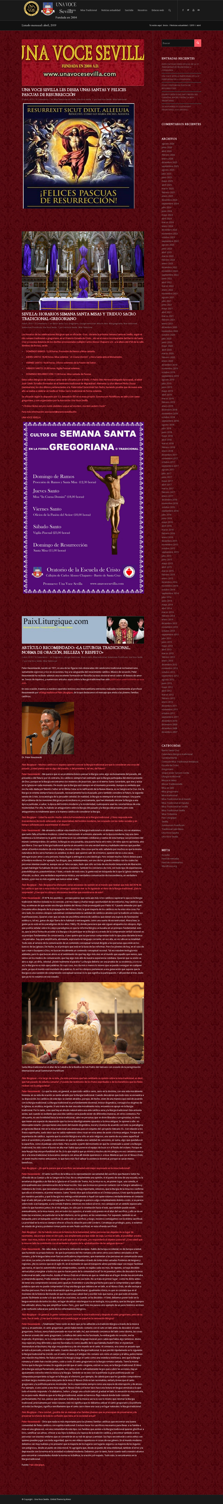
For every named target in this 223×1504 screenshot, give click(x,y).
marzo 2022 (168, 286)
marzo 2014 (168, 612)
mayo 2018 (167, 436)
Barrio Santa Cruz (60, 323)
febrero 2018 (168, 447)
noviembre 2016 (170, 503)
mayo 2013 (167, 646)
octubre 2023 (168, 237)
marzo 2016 (168, 529)
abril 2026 (167, 151)
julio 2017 (166, 473)
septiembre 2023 (170, 241)
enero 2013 (167, 660)
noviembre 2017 (170, 458)
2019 (192, 25)
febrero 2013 (168, 657)
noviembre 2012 (170, 668)
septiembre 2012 (170, 675)
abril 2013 (167, 649)
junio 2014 (167, 601)
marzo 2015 (168, 571)
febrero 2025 (168, 192)
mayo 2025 (167, 181)
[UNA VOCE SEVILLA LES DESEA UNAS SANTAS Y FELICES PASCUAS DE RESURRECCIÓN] (83, 62)
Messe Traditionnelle (172, 784)
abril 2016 (167, 526)
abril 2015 (167, 567)
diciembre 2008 (169, 728)
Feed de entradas (170, 858)
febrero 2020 (168, 357)
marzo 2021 (168, 316)
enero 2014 (167, 619)
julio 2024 (166, 207)
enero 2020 (167, 361)
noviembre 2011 (170, 709)
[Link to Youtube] (193, 10)
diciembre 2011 (169, 705)
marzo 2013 (168, 653)
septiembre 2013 (170, 634)
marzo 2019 (168, 398)
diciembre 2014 (169, 582)
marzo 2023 (168, 256)
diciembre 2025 (169, 162)
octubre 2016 (168, 507)
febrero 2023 (168, 260)
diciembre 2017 (169, 454)
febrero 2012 (168, 698)
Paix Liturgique (169, 817)
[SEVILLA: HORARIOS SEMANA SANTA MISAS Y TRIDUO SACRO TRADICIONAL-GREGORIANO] (83, 270)
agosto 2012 (168, 679)
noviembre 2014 (170, 585)
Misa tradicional (130, 323)
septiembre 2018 (170, 421)
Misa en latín (102, 323)
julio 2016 (166, 514)
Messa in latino (169, 780)
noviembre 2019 (170, 368)
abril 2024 (167, 218)
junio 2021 (167, 304)
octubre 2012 (168, 672)
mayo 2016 (167, 522)
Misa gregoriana (115, 323)
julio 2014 (166, 597)
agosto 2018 (168, 424)
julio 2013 (166, 638)
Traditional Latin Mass (172, 829)
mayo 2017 (167, 481)
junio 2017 (167, 477)
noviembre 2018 (170, 413)
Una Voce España (170, 832)
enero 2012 (167, 702)
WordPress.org (169, 866)
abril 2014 (167, 608)
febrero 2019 (168, 402)
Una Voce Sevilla (84, 99)
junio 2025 (167, 177)
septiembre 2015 (170, 552)
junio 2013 (167, 642)
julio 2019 (166, 383)
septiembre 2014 (170, 593)
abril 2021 (167, 312)
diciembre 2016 (169, 499)
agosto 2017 (168, 469)
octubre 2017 (168, 462)
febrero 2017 (168, 492)
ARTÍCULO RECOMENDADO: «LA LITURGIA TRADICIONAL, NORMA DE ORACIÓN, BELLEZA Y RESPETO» (76, 650)
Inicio (165, 25)
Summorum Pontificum (32, 327)
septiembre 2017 (170, 466)
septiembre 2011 (170, 717)
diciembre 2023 (169, 229)
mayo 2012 (167, 687)
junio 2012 (167, 683)
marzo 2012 (168, 694)
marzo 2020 (168, 353)
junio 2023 (167, 248)
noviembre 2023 (170, 233)
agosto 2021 (168, 297)
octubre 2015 (168, 548)
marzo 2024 (168, 222)
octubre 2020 (168, 334)
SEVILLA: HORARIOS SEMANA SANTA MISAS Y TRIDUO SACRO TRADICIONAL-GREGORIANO (79, 316)
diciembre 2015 (169, 541)
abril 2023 (167, 252)
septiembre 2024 (170, 203)
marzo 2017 (168, 488)
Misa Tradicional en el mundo (176, 799)
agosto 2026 (168, 143)
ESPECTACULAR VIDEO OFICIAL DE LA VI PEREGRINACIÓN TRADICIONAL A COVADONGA (180, 67)
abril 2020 (167, 349)
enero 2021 (167, 323)
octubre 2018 (168, 417)
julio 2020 (166, 338)
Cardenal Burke (169, 758)
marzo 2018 (168, 443)
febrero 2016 (168, 533)
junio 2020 (167, 342)
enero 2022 (167, 290)
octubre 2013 (168, 631)
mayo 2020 (167, 346)
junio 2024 (167, 211)
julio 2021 (166, 301)
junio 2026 (167, 147)
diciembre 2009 (169, 724)
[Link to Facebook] (183, 10)
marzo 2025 (168, 188)
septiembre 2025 (170, 166)
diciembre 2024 (169, 200)
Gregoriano (74, 323)
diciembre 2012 (169, 664)
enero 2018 (167, 451)
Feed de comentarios (172, 862)
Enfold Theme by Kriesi (61, 1499)
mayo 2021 (167, 308)
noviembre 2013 (170, 627)
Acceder (166, 855)
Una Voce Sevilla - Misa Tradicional (112, 99)
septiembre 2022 (170, 275)
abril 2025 (167, 185)
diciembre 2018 (169, 409)
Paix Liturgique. (37, 1464)
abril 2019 (167, 394)
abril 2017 (167, 484)
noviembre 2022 (170, 271)
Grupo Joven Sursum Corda (175, 773)
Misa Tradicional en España (175, 803)
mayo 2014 (167, 604)
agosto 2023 (168, 245)
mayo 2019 (167, 391)
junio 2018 (167, 432)
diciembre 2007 (169, 732)
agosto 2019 (168, 379)
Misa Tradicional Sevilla (173, 810)
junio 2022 (167, 278)
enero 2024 (167, 226)
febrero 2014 (168, 616)
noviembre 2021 (170, 293)
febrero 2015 (168, 574)
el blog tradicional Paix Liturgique (56, 692)
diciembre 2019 (169, 365)
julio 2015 (166, 556)
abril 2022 (167, 282)
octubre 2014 (168, 589)
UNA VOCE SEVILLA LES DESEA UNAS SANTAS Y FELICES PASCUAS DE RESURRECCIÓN (74, 92)
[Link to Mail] (198, 10)
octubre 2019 (168, 372)
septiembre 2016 (170, 511)
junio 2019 (167, 387)
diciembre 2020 (169, 327)
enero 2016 (167, 537)
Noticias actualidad (179, 25)
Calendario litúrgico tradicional (177, 754)
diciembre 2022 (169, 267)
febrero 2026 (168, 155)
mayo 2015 (167, 563)
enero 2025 (167, 196)
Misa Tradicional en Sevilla (65, 99)
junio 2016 (167, 518)
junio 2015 (167, 559)
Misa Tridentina (169, 814)
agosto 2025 (168, 170)
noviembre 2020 (170, 331)
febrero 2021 (168, 319)
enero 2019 (167, 406)
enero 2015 (167, 578)
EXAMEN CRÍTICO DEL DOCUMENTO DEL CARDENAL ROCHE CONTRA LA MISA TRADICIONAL (180, 97)
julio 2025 (166, 173)
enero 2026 (167, 158)
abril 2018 (167, 439)
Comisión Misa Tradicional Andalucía (180, 761)
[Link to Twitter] (188, 10)
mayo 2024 (167, 215)
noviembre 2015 (170, 544)
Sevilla (165, 821)
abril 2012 (167, 690)
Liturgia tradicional (88, 323)
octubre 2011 (168, 713)
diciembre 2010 (169, 721)
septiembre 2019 (170, 376)
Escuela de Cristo (170, 765)
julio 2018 (166, 428)
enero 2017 (167, 496)
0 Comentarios (42, 99)
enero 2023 (167, 263)
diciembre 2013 (169, 623)
